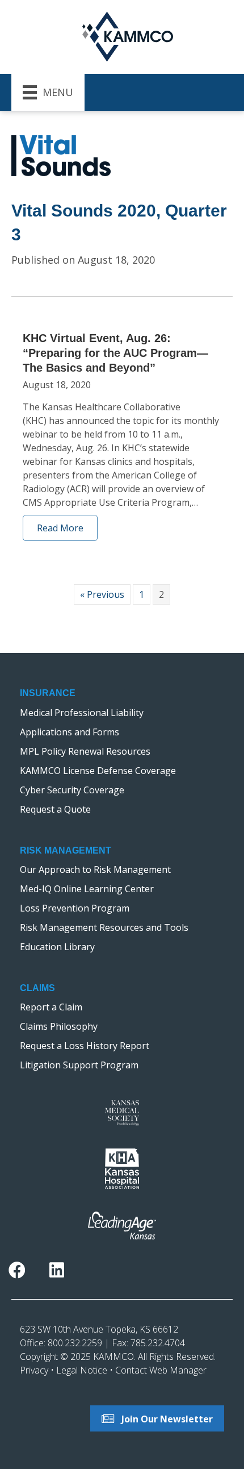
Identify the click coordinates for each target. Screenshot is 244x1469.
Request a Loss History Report (84, 1045)
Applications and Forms (69, 732)
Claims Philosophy (59, 1026)
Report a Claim (51, 1007)
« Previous (102, 594)
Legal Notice (81, 1370)
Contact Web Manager (161, 1370)
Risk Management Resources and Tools (104, 927)
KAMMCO (113, 1356)
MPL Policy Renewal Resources (85, 751)
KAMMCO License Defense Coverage (98, 770)
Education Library (57, 947)
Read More (60, 528)
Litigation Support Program (79, 1065)
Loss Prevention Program (74, 908)
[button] (17, 1271)
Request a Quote (55, 809)
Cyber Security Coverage (72, 790)
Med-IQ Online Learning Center (87, 889)
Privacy (34, 1370)
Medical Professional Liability (82, 712)
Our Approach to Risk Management (95, 869)
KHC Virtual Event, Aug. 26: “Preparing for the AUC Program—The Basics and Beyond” (115, 353)
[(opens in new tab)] (122, 1112)
